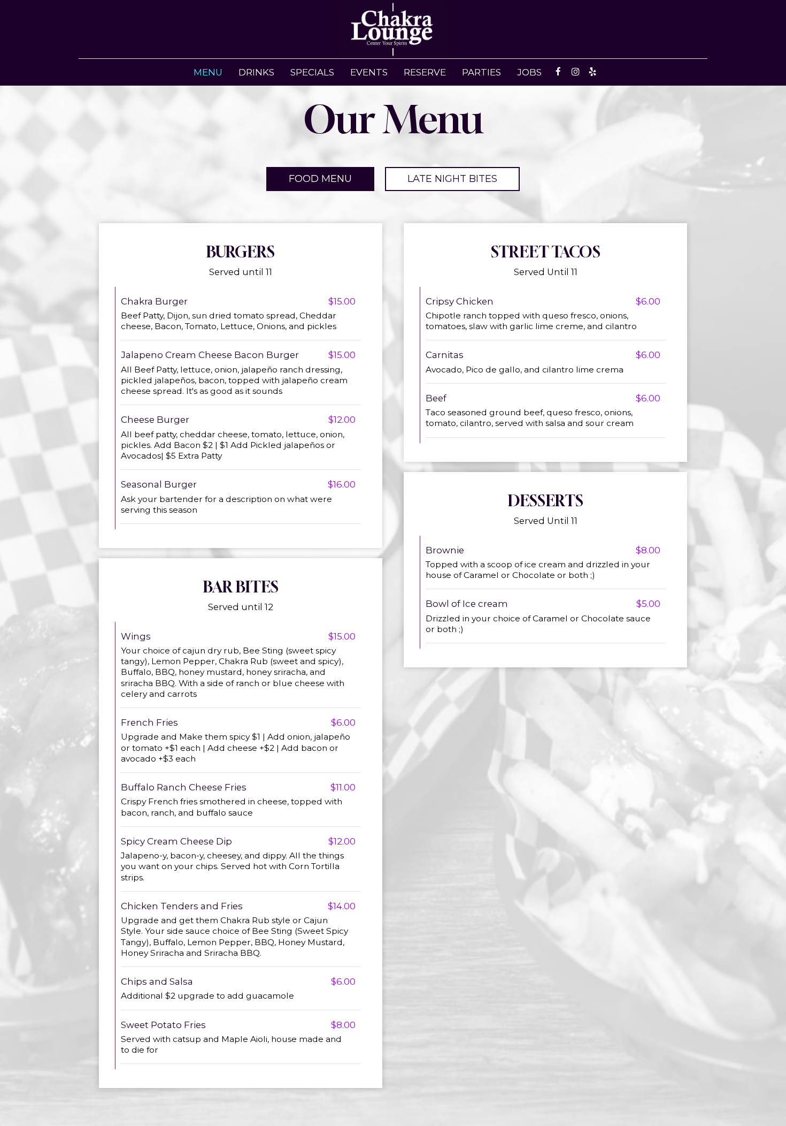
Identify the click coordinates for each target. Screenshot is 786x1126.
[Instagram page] (575, 71)
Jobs (529, 72)
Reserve (425, 72)
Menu (208, 72)
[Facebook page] (558, 71)
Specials (312, 72)
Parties (481, 72)
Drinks (256, 72)
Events (369, 72)
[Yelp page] (592, 71)
